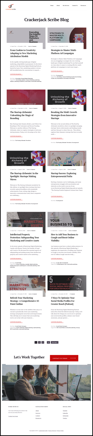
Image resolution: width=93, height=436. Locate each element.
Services (38, 413)
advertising (59, 76)
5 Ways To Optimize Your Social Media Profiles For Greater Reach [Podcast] (63, 300)
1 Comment (72, 294)
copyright (27, 264)
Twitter (65, 418)
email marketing (37, 327)
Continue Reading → (16, 74)
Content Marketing (30, 80)
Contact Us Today (60, 358)
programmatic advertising (62, 78)
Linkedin (65, 413)
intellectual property (14, 265)
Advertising (18, 78)
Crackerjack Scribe (43, 430)
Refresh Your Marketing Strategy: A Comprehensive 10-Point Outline (24, 300)
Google (58, 262)
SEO (61, 262)
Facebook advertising (76, 76)
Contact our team (13, 416)
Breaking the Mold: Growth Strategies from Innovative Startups (64, 115)
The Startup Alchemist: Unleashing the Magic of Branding (21, 115)
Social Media (28, 81)
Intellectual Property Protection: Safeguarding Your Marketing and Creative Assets (24, 237)
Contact (38, 416)
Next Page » (54, 343)
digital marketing (34, 264)
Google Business (60, 264)
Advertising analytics (20, 80)
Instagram (65, 416)
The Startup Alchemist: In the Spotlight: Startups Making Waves (24, 176)
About (37, 410)
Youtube (65, 410)
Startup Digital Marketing (27, 78)
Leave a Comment (32, 46)
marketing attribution (19, 81)
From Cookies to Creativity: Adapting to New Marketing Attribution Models (23, 53)
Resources (38, 418)
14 (49, 342)
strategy (78, 327)
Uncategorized (59, 75)
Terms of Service (52, 430)
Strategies (24, 326)
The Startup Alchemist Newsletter (23, 140)
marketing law (23, 265)
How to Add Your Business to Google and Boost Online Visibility (64, 237)
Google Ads (53, 78)
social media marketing (36, 81)
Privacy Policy (60, 430)
